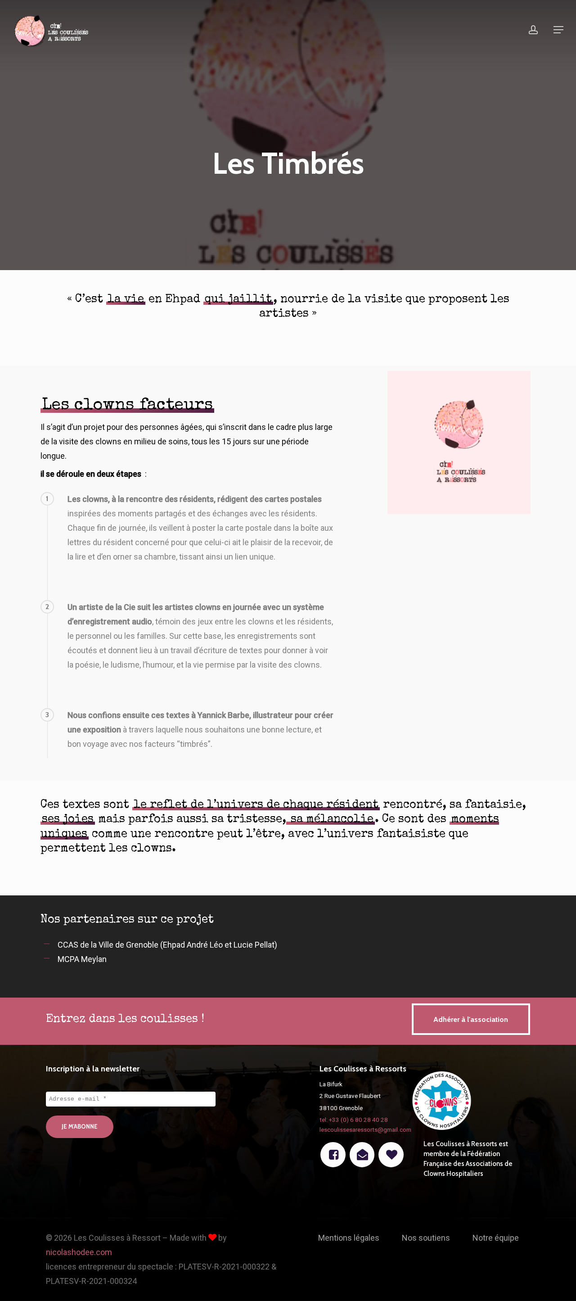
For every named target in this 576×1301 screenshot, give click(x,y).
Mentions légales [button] (348, 1237)
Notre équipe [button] (495, 1237)
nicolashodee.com (79, 1252)
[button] (558, 29)
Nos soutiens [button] (426, 1237)
